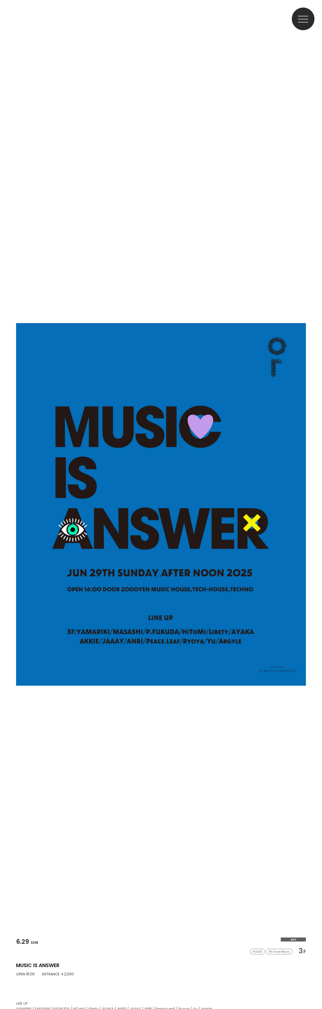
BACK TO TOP (313, 989)
